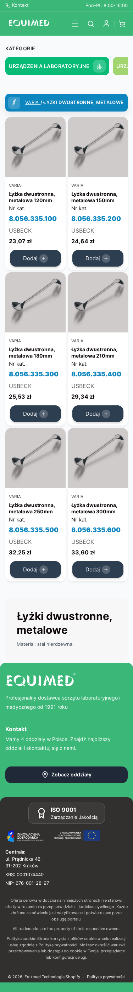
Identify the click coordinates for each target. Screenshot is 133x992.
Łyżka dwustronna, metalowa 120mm (32, 197)
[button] (75, 23)
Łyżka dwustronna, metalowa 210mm (94, 353)
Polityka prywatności (106, 976)
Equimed (32, 976)
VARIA (32, 102)
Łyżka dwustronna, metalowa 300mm (94, 508)
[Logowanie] (106, 23)
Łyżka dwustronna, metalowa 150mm (94, 197)
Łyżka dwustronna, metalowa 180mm (32, 353)
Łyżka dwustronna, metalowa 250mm (32, 508)
